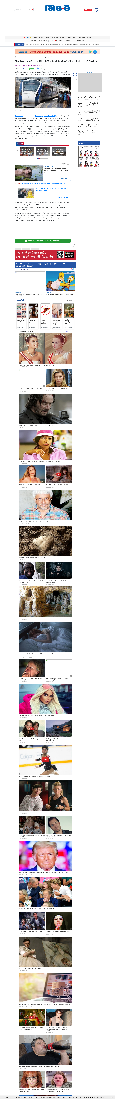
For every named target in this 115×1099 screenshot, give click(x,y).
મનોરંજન (41, 37)
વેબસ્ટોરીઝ (62, 37)
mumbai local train (26, 248)
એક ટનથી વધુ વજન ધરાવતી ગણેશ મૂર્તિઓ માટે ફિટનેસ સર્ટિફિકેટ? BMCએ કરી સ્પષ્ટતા (89, 112)
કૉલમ (51, 40)
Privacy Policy (92, 1097)
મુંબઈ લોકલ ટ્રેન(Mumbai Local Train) (45, 116)
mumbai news (18, 248)
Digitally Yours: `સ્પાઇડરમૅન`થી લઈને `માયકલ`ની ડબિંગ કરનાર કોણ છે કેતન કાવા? (88, 132)
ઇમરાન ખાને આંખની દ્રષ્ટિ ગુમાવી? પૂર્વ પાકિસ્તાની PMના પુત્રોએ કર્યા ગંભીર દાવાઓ (88, 105)
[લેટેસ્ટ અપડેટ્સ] (31, 37)
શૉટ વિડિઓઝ (59, 40)
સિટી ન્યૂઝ (33, 40)
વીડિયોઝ (75, 37)
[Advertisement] (57, 24)
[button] (68, 152)
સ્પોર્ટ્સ (47, 37)
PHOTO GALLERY (63, 197)
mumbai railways (35, 248)
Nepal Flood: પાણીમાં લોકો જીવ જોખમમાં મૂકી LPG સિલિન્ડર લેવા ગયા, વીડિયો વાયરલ (91, 44)
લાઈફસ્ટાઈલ (54, 37)
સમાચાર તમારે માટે (42, 40)
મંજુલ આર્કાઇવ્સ (80, 40)
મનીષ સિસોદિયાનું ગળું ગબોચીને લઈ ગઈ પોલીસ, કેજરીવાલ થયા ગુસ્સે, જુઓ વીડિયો (43, 183)
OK (112, 1097)
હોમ (16, 57)
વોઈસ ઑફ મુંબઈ (69, 40)
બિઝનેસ (89, 37)
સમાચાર (35, 37)
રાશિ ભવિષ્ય (82, 37)
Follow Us (42, 68)
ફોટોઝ (69, 37)
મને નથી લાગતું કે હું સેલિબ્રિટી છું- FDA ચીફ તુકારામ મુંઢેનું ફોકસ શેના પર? (55, 44)
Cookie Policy (101, 1097)
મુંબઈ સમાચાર (26, 57)
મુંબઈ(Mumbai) (19, 116)
